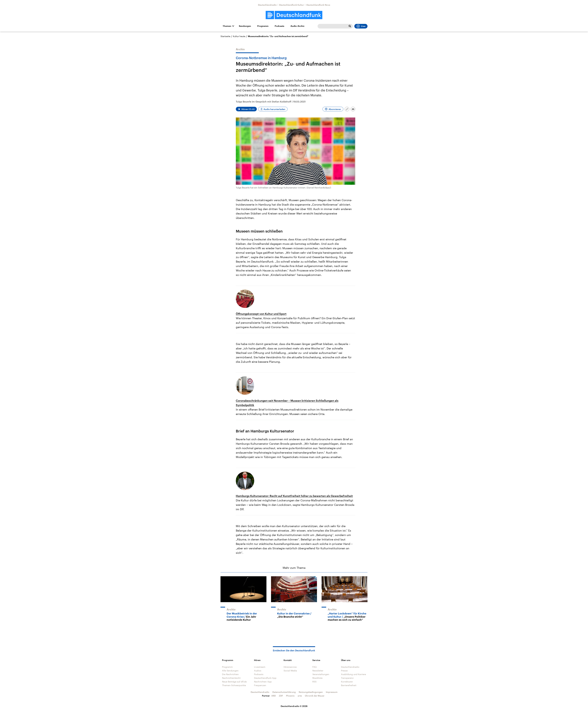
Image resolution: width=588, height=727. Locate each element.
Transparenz (347, 678)
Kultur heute (239, 36)
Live (363, 26)
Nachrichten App (263, 681)
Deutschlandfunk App (265, 678)
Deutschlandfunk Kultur (291, 5)
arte (300, 695)
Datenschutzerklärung (284, 692)
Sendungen (245, 26)
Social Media (290, 670)
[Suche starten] (349, 26)
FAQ (314, 667)
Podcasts (279, 26)
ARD (273, 695)
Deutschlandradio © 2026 (294, 706)
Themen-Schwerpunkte (234, 685)
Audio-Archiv (297, 26)
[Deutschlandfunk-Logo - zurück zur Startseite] (294, 15)
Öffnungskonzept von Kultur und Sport (261, 313)
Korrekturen (347, 681)
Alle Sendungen (230, 670)
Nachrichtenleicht (231, 678)
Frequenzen (260, 685)
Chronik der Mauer (314, 695)
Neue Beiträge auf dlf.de (234, 681)
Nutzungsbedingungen (311, 692)
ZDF (281, 695)
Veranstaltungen (320, 674)
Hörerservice (290, 667)
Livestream (259, 667)
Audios (257, 670)
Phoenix (290, 695)
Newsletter (317, 670)
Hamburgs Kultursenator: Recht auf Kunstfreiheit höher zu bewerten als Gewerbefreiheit (294, 496)
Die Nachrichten (230, 674)
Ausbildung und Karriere (353, 674)
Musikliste (317, 678)
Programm (262, 26)
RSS (314, 681)
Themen (227, 26)
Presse (344, 670)
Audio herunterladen (274, 109)
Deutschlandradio (267, 5)
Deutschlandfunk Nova (318, 5)
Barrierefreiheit (348, 685)
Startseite (225, 36)
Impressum (331, 692)
